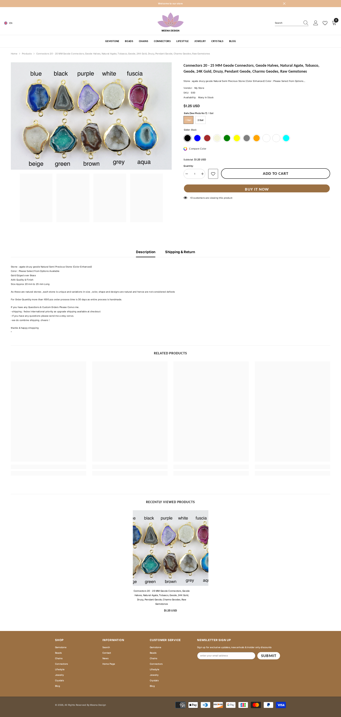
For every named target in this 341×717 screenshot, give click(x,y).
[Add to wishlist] (213, 174)
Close (284, 3)
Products (27, 53)
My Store (199, 88)
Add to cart (276, 173)
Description (145, 252)
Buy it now (257, 189)
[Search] (291, 23)
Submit (268, 655)
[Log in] (315, 23)
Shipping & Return (180, 252)
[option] (170, 562)
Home (14, 53)
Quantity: (188, 166)
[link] (48, 467)
